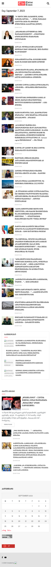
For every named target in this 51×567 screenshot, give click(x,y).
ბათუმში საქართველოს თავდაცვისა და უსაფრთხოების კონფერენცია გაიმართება (31, 343)
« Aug (4, 530)
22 (32, 521)
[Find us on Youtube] (5, 557)
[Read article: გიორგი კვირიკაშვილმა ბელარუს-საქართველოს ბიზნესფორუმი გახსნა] (9, 373)
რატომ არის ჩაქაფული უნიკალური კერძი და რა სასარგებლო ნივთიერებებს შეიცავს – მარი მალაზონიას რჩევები (32, 229)
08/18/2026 (17, 438)
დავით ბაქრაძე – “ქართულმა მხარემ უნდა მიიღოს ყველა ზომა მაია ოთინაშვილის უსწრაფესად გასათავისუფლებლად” (24, 353)
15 (32, 516)
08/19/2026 (26, 409)
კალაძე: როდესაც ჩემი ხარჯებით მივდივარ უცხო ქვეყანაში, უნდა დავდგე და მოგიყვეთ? (31, 49)
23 (39, 521)
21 (25, 521)
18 (5, 521)
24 (46, 521)
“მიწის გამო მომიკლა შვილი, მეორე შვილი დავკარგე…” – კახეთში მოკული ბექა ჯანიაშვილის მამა (31, 292)
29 (32, 526)
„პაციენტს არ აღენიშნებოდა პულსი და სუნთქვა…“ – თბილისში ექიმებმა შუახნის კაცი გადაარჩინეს (30, 468)
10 (45, 511)
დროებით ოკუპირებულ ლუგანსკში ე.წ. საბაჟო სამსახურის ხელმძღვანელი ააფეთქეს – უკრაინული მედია (31, 320)
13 (19, 516)
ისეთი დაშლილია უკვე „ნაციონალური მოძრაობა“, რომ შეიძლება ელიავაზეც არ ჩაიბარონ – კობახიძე (31, 115)
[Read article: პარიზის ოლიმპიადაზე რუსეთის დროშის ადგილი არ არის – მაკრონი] (8, 174)
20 (19, 521)
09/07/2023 (19, 27)
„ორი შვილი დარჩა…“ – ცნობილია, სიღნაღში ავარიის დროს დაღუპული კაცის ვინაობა (31, 433)
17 (45, 516)
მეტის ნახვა (9, 425)
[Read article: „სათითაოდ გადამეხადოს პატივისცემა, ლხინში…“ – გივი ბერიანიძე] (8, 282)
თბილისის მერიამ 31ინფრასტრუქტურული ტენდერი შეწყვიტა (29, 363)
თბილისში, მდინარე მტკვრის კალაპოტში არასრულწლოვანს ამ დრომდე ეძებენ (29, 160)
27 (19, 526)
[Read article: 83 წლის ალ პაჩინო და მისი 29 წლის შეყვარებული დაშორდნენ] (8, 151)
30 (39, 526)
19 (12, 521)
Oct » (9, 530)
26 (12, 526)
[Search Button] (48, 3)
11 (5, 516)
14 (25, 516)
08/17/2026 (17, 473)
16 (39, 516)
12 (12, 516)
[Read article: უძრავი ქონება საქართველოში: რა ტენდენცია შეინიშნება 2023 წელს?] (8, 184)
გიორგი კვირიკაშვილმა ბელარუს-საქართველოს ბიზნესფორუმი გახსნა (30, 373)
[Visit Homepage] (25, 3)
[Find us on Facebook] (2, 557)
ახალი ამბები (8, 399)
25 (5, 526)
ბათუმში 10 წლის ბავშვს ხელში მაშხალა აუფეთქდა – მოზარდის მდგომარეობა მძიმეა (32, 87)
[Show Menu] (3, 3)
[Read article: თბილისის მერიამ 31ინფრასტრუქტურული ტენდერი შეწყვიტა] (9, 363)
